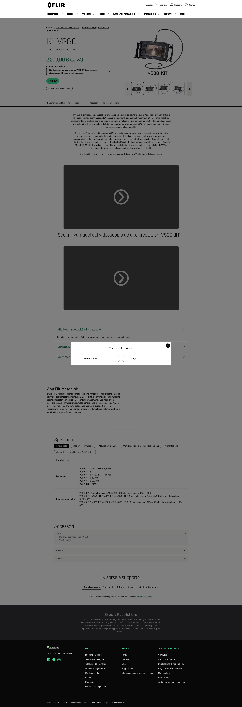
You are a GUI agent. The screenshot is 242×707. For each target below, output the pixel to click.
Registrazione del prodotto (170, 668)
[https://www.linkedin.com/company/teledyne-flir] (48, 659)
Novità (124, 655)
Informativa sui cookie (79, 702)
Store (182, 14)
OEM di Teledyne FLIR (95, 668)
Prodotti (86, 14)
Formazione (163, 677)
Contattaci (162, 655)
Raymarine (90, 682)
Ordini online (164, 673)
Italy (133, 358)
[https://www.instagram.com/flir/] (58, 659)
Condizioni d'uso (119, 702)
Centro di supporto (166, 659)
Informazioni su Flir (93, 655)
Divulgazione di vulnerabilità (171, 664)
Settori (70, 14)
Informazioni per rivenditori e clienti (137, 673)
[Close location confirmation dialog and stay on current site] (168, 345)
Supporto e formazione (124, 14)
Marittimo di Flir (92, 673)
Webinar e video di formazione (171, 682)
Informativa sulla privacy (57, 702)
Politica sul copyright (100, 702)
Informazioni (149, 14)
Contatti (168, 14)
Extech (88, 677)
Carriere (125, 659)
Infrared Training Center (95, 687)
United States (90, 358)
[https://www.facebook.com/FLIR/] (53, 659)
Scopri (102, 14)
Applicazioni (53, 14)
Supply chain (127, 668)
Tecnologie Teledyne (94, 659)
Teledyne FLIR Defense (95, 664)
